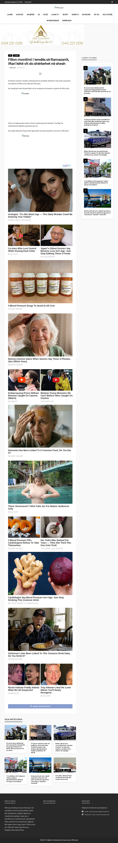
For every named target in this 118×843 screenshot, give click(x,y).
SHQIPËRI (30, 14)
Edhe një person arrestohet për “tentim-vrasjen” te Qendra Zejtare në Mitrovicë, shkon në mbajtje (64, 747)
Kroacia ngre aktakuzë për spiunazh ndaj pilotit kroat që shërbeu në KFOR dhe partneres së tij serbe (15, 746)
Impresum (28, 2)
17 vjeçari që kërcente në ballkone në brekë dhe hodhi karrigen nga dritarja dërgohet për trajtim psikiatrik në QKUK (40, 748)
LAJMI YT (55, 14)
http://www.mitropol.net (101, 814)
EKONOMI (86, 14)
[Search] (111, 14)
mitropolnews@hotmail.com (99, 811)
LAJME (10, 14)
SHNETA (75, 14)
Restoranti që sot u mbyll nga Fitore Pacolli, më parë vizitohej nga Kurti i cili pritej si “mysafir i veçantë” (40, 779)
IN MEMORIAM (53, 20)
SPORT (65, 14)
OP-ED (96, 14)
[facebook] (112, 2)
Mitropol (13, 67)
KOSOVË (19, 14)
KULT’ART (107, 14)
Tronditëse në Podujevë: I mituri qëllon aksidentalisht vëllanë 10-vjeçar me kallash (15, 778)
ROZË (45, 14)
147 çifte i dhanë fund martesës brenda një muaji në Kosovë (63, 777)
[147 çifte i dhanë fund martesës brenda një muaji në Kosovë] (65, 764)
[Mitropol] (59, 7)
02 (39, 14)
